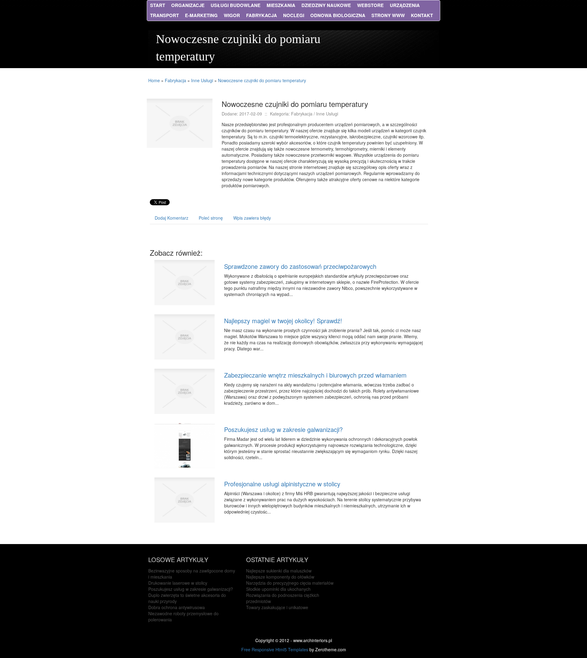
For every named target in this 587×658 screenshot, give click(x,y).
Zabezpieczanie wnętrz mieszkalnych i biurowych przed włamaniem (315, 375)
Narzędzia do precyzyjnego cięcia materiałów (290, 583)
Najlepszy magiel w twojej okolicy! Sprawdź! (283, 320)
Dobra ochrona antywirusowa (176, 607)
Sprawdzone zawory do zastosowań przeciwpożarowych (300, 266)
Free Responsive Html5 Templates (274, 649)
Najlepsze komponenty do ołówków (280, 577)
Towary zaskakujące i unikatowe (277, 607)
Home (154, 80)
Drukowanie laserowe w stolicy (177, 583)
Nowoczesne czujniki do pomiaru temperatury (262, 80)
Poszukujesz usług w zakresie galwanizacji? (283, 429)
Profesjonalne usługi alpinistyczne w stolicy (282, 483)
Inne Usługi (202, 80)
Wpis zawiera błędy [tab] (252, 218)
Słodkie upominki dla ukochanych (278, 589)
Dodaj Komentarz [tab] (171, 218)
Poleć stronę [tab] (211, 218)
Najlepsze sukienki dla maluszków (279, 571)
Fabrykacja (175, 80)
